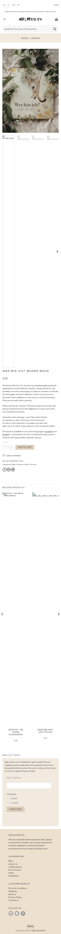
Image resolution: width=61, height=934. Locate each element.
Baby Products (17, 464)
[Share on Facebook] (4, 470)
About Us (12, 864)
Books (24, 38)
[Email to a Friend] (9, 470)
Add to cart (25, 447)
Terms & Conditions (17, 888)
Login (56, 5)
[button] (4, 19)
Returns (12, 894)
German (35, 38)
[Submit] (55, 29)
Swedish (14, 803)
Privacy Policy (15, 897)
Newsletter (13, 876)
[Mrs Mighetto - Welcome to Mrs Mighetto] (30, 19)
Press (11, 873)
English (14, 798)
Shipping (12, 891)
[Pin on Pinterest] (13, 470)
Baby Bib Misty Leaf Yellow (45, 730)
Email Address (13, 778)
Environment (14, 870)
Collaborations (15, 867)
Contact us (13, 900)
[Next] (53, 90)
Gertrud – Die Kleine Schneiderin (15, 732)
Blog (10, 861)
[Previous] (7, 90)
